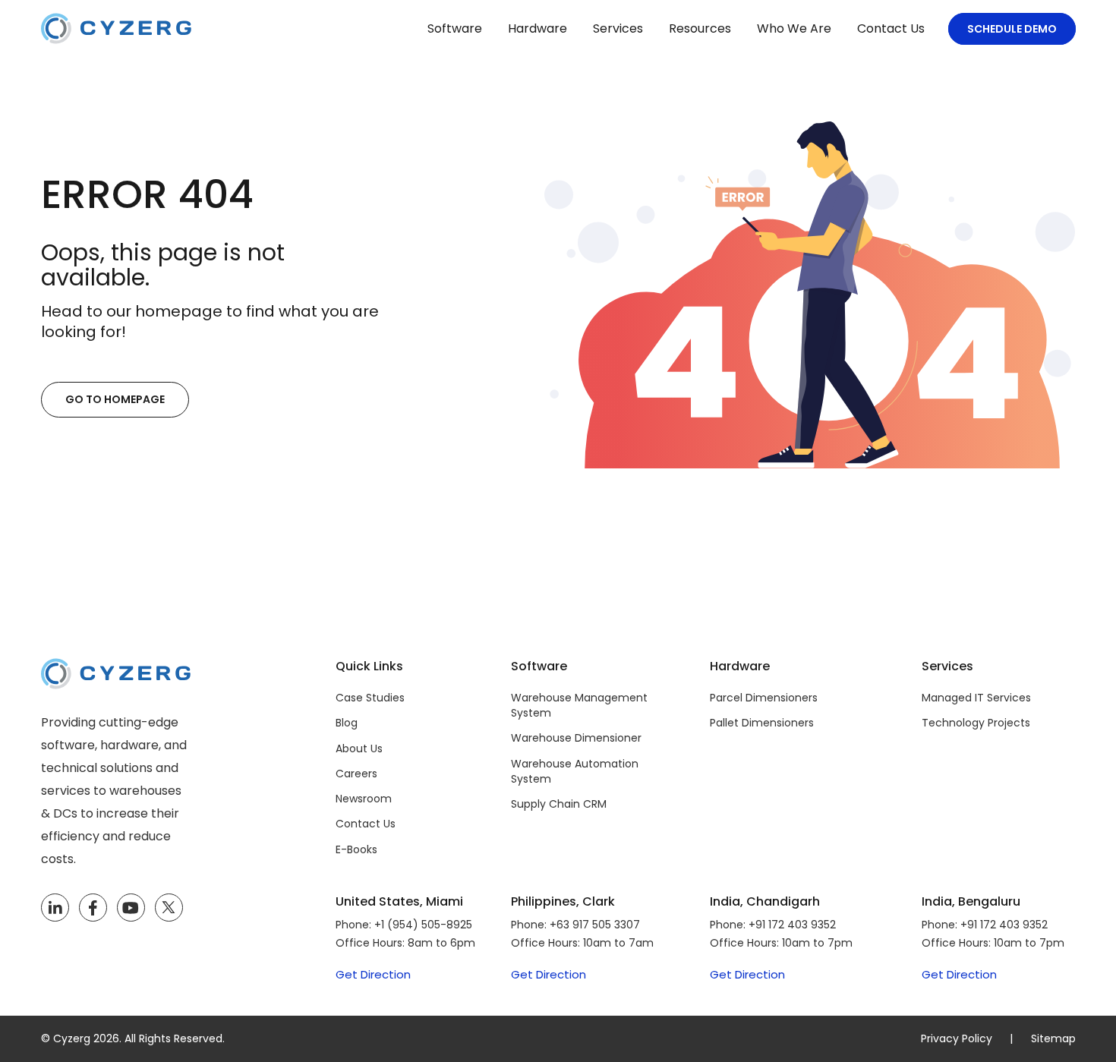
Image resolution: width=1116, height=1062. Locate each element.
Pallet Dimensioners (762, 722)
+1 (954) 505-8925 (423, 924)
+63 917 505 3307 (595, 924)
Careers (356, 773)
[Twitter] (169, 908)
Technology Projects (976, 722)
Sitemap (1053, 1038)
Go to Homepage (115, 399)
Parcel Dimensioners (764, 697)
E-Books (356, 849)
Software (454, 28)
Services (618, 28)
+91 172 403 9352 (792, 924)
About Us (359, 748)
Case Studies (370, 697)
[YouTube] (131, 908)
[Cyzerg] (116, 669)
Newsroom (364, 798)
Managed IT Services (976, 697)
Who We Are (794, 28)
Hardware (537, 28)
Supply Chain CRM (559, 803)
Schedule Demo (1012, 28)
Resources (700, 28)
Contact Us (891, 28)
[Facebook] (93, 908)
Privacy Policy (956, 1038)
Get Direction (373, 975)
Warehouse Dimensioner (576, 737)
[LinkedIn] (55, 908)
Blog (347, 722)
